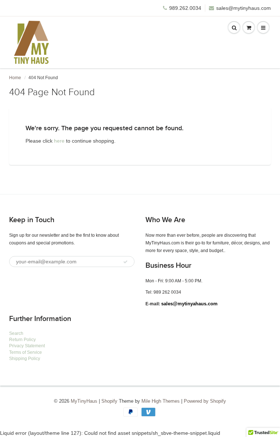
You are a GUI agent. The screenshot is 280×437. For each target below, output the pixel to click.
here (59, 141)
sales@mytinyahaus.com (189, 303)
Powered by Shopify (205, 401)
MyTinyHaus (84, 401)
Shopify (109, 401)
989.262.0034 (185, 8)
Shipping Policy (24, 358)
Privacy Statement (27, 345)
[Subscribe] (125, 262)
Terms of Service (25, 352)
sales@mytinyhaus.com (243, 8)
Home (15, 77)
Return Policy (22, 339)
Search (16, 333)
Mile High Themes (160, 401)
